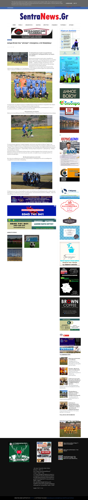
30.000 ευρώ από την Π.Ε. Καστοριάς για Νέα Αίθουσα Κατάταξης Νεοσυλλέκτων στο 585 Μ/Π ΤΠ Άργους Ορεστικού (75, 381)
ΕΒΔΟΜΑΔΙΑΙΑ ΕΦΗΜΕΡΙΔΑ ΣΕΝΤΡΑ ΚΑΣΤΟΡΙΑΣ (60, 498)
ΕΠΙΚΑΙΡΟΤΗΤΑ (29, 24)
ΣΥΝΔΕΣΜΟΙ (54, 24)
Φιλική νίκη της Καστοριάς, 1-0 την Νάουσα (74, 359)
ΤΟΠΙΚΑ (20, 24)
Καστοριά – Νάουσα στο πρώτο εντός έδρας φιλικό (74, 369)
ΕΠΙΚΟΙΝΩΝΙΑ (10, 7)
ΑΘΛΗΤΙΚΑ (38, 24)
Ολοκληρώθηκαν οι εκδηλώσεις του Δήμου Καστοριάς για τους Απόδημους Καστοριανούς (74, 393)
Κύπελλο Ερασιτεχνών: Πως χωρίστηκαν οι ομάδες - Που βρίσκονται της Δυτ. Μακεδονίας (70, 457)
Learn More (69, 3)
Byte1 (32, 498)
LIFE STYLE (45, 24)
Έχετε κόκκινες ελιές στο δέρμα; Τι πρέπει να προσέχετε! (71, 443)
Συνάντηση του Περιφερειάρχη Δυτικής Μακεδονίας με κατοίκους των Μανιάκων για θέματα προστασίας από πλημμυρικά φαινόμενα (74, 406)
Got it (75, 3)
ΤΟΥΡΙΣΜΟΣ (63, 24)
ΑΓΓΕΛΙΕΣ (71, 24)
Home (14, 24)
